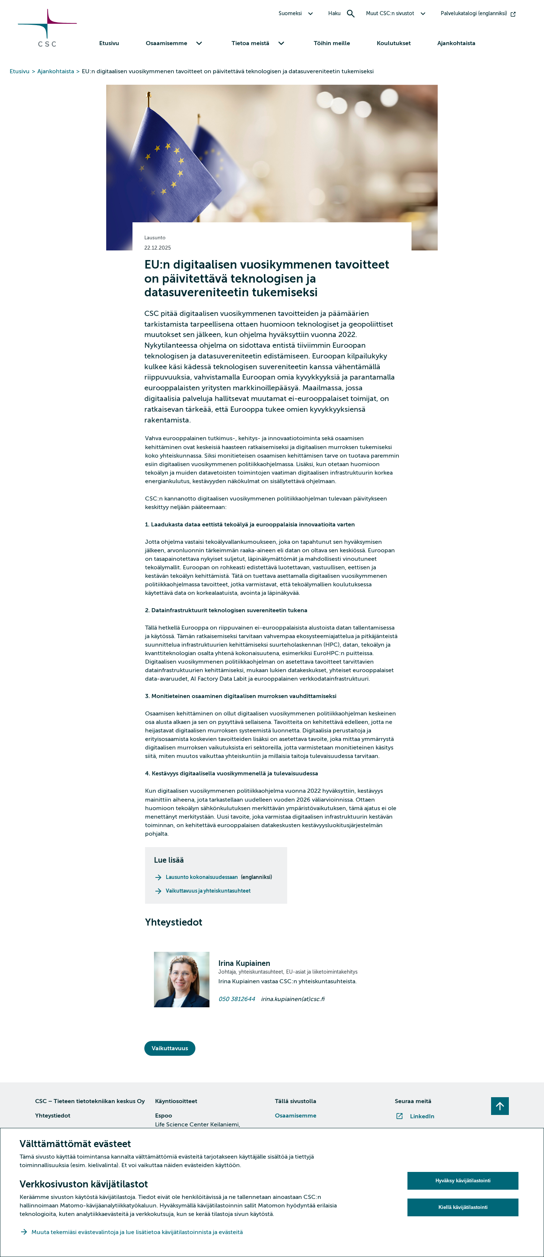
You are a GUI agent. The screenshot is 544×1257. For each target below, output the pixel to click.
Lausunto (154, 237)
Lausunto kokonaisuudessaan (202, 877)
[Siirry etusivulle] (47, 44)
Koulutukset (394, 43)
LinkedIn (422, 1116)
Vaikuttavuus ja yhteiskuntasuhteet (208, 891)
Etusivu (109, 43)
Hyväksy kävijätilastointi (463, 1180)
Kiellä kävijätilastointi (463, 1207)
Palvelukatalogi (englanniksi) (474, 13)
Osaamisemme (295, 1115)
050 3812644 (236, 999)
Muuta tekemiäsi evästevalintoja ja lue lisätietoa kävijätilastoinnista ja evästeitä (137, 1232)
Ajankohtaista (456, 43)
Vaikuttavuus (170, 1048)
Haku (334, 13)
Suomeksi (290, 13)
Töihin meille (332, 43)
